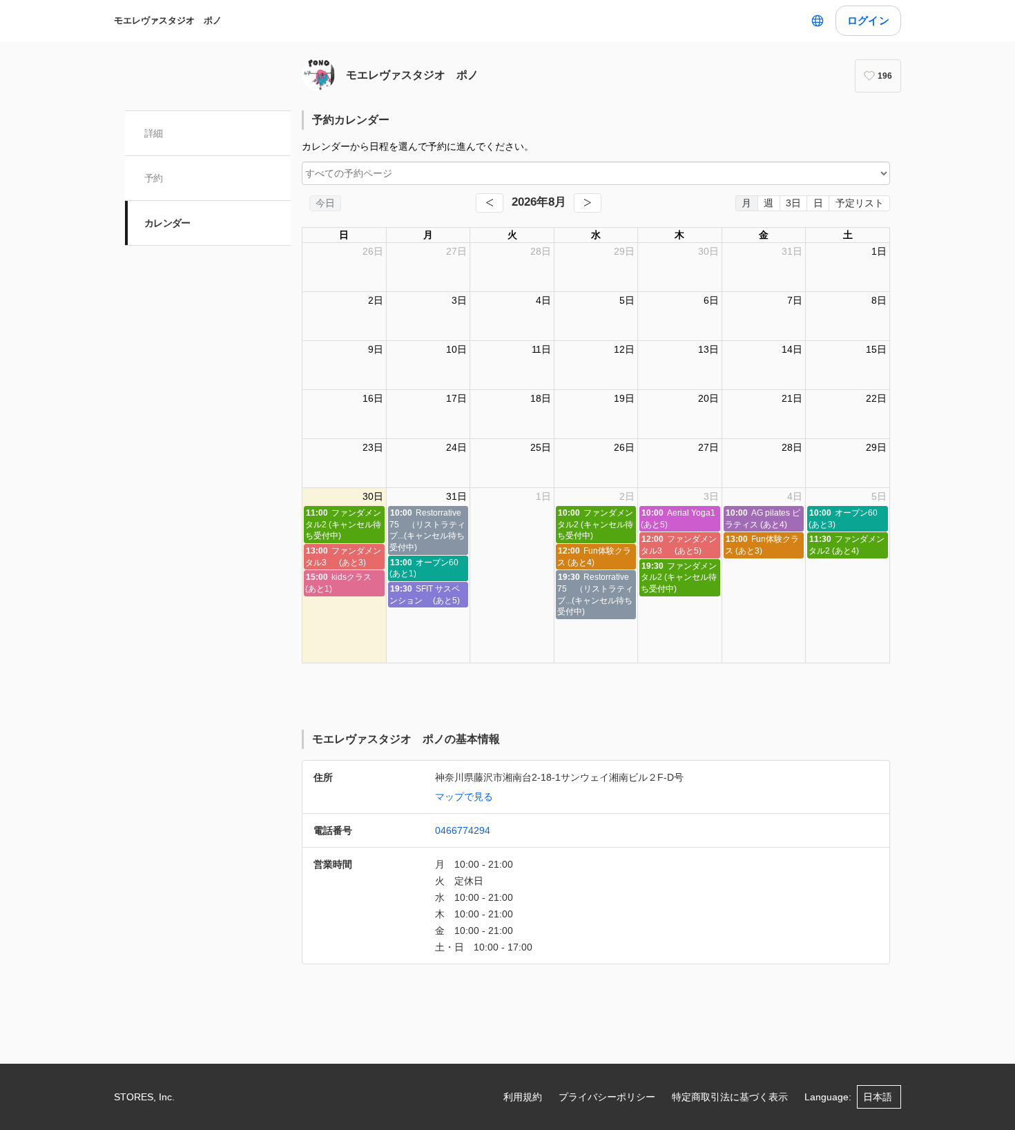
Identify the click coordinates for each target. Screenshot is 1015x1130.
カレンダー (167, 222)
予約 (153, 178)
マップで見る (464, 796)
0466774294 (462, 830)
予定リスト (859, 202)
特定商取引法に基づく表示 (730, 1096)
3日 (793, 202)
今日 (325, 202)
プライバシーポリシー (607, 1096)
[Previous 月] (489, 203)
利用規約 (522, 1096)
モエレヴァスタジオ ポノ (168, 20)
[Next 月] (587, 203)
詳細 (153, 133)
